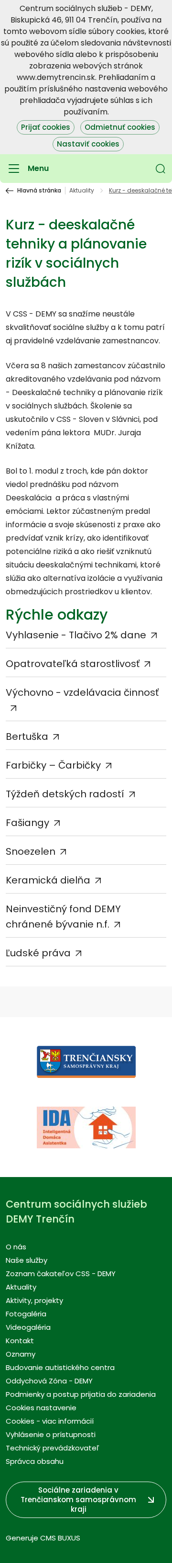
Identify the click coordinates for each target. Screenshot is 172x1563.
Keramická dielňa (48, 880)
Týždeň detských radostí (65, 794)
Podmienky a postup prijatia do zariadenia (81, 1394)
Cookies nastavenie (41, 1408)
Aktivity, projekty (34, 1300)
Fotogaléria (26, 1314)
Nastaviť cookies (88, 144)
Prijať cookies (45, 127)
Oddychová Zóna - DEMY (49, 1381)
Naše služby (26, 1260)
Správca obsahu (35, 1461)
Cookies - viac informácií (50, 1421)
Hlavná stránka (39, 190)
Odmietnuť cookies (120, 127)
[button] (160, 168)
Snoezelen (30, 851)
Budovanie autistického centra (60, 1367)
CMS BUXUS (60, 1538)
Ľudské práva (38, 953)
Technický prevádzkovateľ (52, 1448)
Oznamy (20, 1354)
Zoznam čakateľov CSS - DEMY (61, 1274)
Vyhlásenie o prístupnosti (51, 1434)
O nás (16, 1247)
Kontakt (20, 1341)
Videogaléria (28, 1327)
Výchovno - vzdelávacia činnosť (82, 692)
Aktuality (81, 190)
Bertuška (27, 736)
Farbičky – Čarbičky (53, 765)
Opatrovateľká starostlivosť (73, 663)
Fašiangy (27, 822)
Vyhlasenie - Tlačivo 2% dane (76, 635)
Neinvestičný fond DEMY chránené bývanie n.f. (63, 916)
